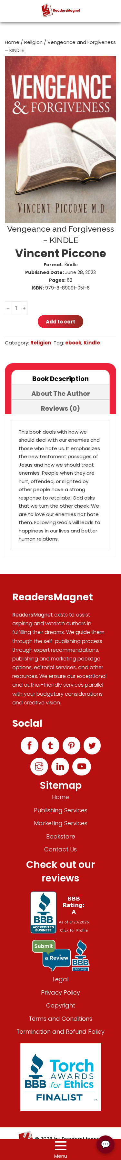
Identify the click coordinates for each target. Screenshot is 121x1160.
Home (12, 42)
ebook (73, 342)
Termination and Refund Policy (60, 1032)
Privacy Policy (60, 992)
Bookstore (60, 836)
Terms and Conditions (60, 1019)
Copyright (60, 1005)
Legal (60, 979)
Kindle (92, 342)
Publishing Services (60, 810)
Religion (33, 42)
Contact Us (60, 849)
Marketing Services (60, 823)
